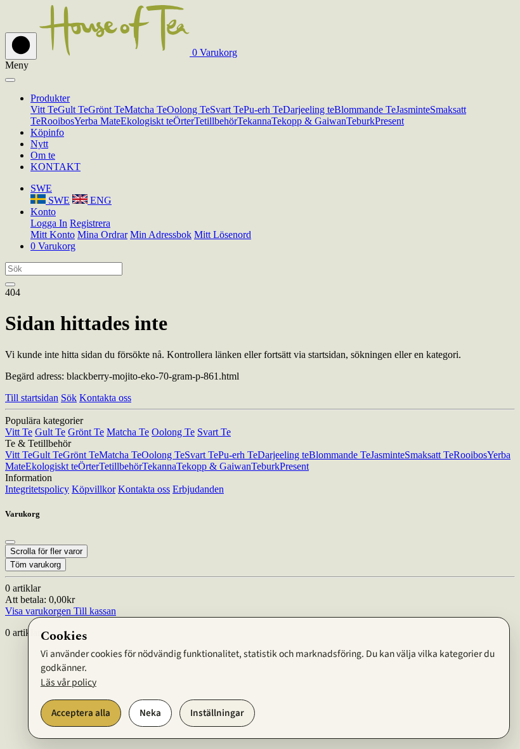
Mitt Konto (52, 234)
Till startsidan (31, 397)
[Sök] (10, 284)
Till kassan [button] (93, 611)
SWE (58, 200)
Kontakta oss (105, 397)
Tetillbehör (215, 121)
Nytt (39, 143)
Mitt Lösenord (222, 234)
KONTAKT (55, 166)
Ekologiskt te (146, 121)
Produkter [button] (50, 98)
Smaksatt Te (429, 454)
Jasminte (413, 109)
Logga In (48, 223)
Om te (42, 155)
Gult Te (73, 109)
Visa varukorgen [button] (38, 611)
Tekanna (254, 121)
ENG (100, 200)
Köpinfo (47, 132)
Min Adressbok (161, 234)
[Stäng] (10, 80)
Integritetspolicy (37, 489)
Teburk (360, 121)
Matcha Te (145, 109)
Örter (183, 121)
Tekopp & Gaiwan (308, 121)
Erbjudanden (198, 489)
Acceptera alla (80, 713)
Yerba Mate (97, 121)
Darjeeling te (308, 109)
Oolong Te (188, 109)
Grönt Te (106, 109)
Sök (69, 397)
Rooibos (57, 121)
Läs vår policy (68, 682)
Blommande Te (365, 109)
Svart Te (227, 109)
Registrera (90, 223)
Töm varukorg (35, 564)
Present (389, 121)
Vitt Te (44, 109)
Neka (150, 713)
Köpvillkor (93, 489)
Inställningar (217, 713)
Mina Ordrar (102, 234)
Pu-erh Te (263, 109)
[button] (213, 52)
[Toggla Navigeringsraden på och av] (21, 46)
